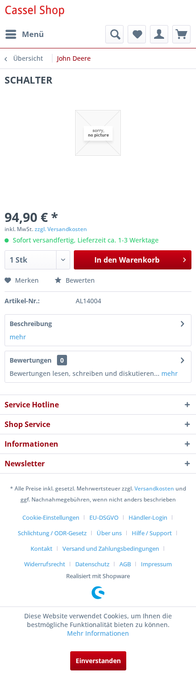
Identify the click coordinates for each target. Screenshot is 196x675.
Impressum (156, 564)
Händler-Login (148, 517)
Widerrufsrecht (44, 564)
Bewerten (79, 280)
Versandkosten (154, 488)
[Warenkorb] (181, 34)
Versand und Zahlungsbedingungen (110, 548)
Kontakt (41, 548)
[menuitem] (24, 34)
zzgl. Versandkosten (61, 229)
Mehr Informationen (98, 633)
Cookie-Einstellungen (50, 517)
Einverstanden (98, 660)
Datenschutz (92, 564)
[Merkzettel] (137, 34)
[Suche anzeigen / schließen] (114, 34)
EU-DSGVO (104, 517)
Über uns (109, 533)
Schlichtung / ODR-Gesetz (52, 533)
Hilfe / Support (152, 533)
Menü (33, 34)
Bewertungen (31, 360)
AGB (125, 564)
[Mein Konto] (159, 34)
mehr (18, 336)
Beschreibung (31, 323)
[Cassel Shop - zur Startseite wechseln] (34, 13)
